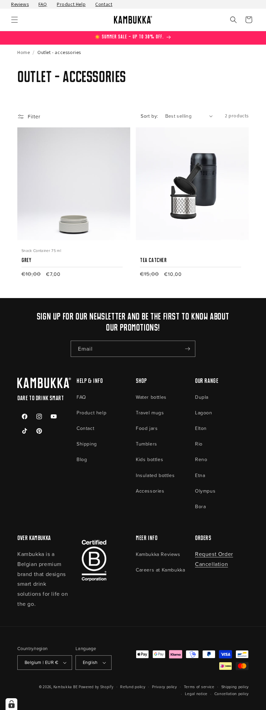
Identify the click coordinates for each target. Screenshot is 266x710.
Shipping (87, 443)
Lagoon (203, 412)
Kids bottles (149, 459)
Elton (201, 428)
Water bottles (151, 397)
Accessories (150, 490)
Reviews (20, 4)
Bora (200, 506)
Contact (103, 4)
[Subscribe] (187, 349)
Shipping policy (235, 686)
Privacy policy (164, 686)
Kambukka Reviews (158, 554)
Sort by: (149, 116)
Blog (82, 459)
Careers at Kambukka (160, 569)
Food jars (147, 428)
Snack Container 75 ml (41, 250)
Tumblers (146, 443)
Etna (200, 475)
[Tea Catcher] (190, 250)
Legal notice (196, 693)
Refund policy (132, 686)
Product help (91, 412)
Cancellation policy (231, 693)
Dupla (202, 397)
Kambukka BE (65, 686)
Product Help (71, 4)
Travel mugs (150, 412)
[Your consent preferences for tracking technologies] (11, 704)
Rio (199, 443)
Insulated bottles (155, 475)
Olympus (205, 490)
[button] (14, 19)
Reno (201, 459)
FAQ (42, 4)
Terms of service (199, 686)
